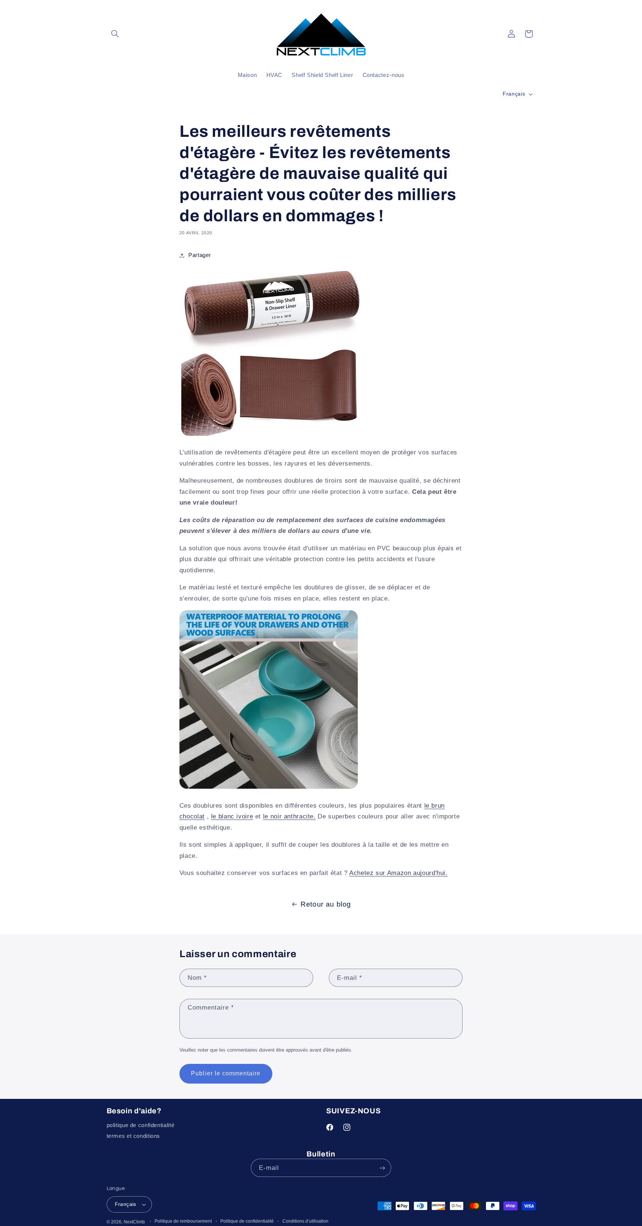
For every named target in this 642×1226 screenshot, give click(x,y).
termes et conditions (133, 1136)
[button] (115, 33)
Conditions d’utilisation (305, 1221)
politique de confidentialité (141, 1125)
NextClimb (134, 1222)
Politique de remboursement (183, 1221)
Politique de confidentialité (247, 1221)
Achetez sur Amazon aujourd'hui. (398, 872)
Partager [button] (199, 255)
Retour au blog (326, 904)
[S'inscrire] (382, 1168)
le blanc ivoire (232, 816)
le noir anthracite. (289, 816)
